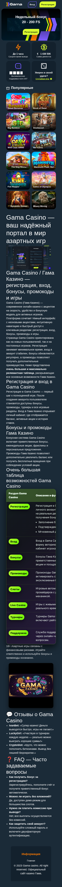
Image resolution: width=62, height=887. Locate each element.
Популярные (22, 88)
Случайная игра (42, 79)
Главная (31, 860)
